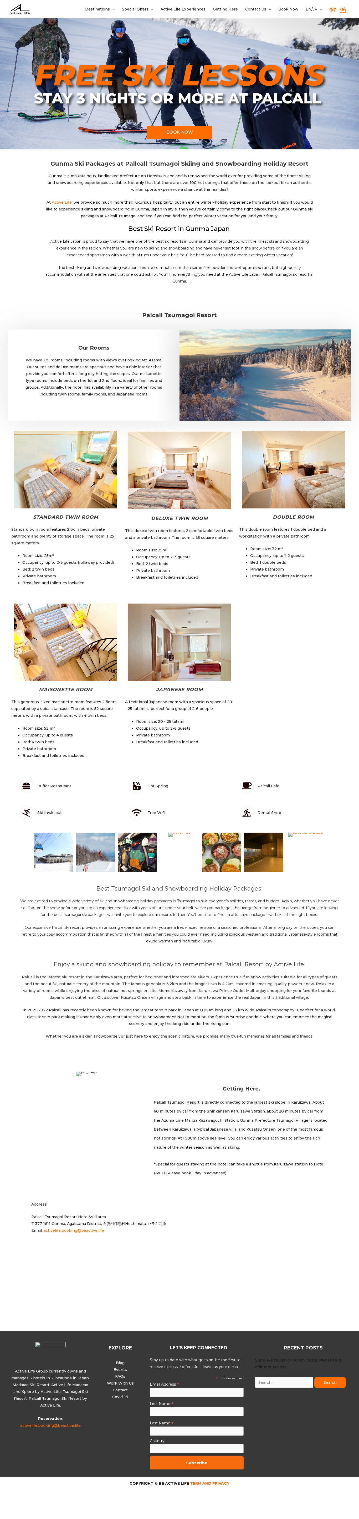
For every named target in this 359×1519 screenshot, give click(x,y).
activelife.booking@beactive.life (74, 1230)
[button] (179, 132)
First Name (162, 1403)
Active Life (62, 202)
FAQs (120, 1376)
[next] (218, 477)
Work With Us (120, 1383)
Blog (120, 1362)
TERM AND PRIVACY (209, 1483)
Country (157, 1441)
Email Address (164, 1384)
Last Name (162, 1423)
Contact (120, 1390)
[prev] (141, 477)
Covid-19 (120, 1397)
